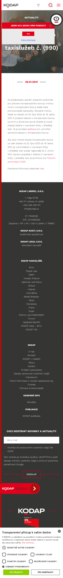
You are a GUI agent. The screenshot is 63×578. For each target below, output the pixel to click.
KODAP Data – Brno (31, 326)
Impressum (31, 377)
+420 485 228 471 (31, 205)
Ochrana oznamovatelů (31, 388)
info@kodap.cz (31, 208)
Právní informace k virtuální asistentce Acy (31, 381)
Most (31, 300)
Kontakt (31, 355)
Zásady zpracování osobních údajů (31, 373)
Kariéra (31, 366)
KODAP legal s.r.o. (31, 241)
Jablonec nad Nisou (31, 282)
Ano (28, 34)
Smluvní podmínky (48, 460)
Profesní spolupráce (31, 370)
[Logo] (11, 5)
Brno (31, 267)
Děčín (31, 274)
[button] (31, 566)
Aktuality (31, 402)
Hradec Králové (31, 278)
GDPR (10, 451)
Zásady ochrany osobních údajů (20, 460)
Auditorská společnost (31, 234)
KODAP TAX (31, 329)
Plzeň (31, 311)
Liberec (31, 289)
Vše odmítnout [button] (45, 572)
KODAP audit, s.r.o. (32, 230)
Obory (31, 362)
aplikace (32, 129)
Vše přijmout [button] (16, 572)
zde (42, 168)
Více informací (28, 542)
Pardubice (32, 304)
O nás (32, 351)
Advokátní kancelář (31, 245)
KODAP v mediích (31, 359)
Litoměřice (31, 293)
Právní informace (28, 40)
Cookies (32, 384)
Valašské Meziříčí (31, 322)
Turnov (31, 318)
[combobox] (59, 531)
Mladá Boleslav (31, 296)
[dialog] (31, 553)
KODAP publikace (31, 416)
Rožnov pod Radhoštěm (31, 315)
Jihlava (31, 285)
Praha (31, 307)
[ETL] (31, 523)
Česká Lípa (31, 271)
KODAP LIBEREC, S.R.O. (31, 191)
